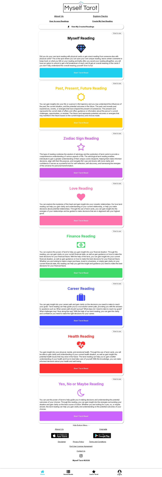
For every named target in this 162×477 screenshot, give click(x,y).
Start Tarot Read (81, 73)
